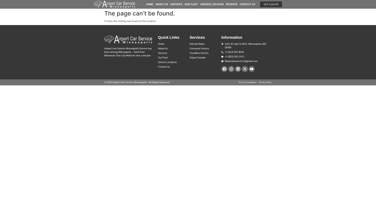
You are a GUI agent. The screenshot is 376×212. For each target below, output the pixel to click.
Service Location (212, 4)
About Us (162, 4)
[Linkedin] (238, 69)
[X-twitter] (245, 69)
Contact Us (247, 4)
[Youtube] (252, 69)
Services (176, 4)
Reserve (231, 4)
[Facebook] (224, 69)
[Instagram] (231, 69)
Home (149, 4)
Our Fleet (191, 4)
